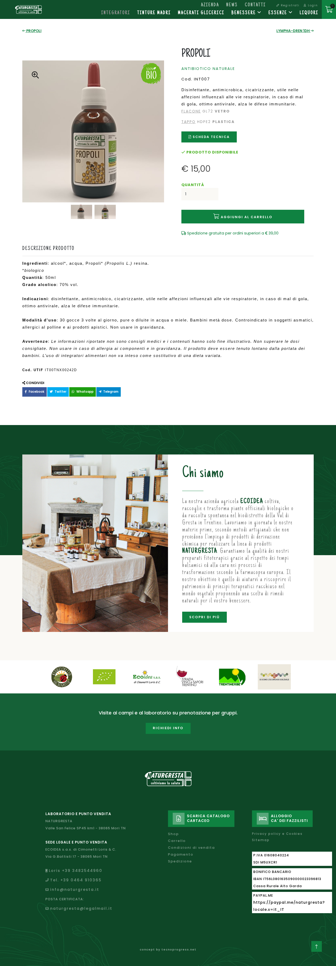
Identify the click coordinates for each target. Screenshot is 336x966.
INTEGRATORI (115, 13)
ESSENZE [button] (279, 13)
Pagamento (180, 854)
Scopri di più (204, 617)
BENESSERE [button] (245, 13)
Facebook (36, 392)
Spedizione (180, 861)
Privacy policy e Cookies (277, 834)
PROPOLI (33, 30)
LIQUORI (309, 13)
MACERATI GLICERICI (201, 13)
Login (312, 5)
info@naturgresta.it (74, 889)
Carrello (177, 841)
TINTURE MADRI (154, 13)
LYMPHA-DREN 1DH (293, 30)
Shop (173, 834)
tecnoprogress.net (178, 950)
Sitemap (261, 840)
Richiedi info (168, 728)
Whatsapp (84, 392)
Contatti (255, 5)
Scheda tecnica (210, 137)
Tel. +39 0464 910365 (76, 880)
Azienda (210, 5)
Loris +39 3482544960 (75, 870)
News (232, 5)
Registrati (290, 5)
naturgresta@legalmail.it (81, 908)
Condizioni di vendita (191, 847)
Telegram (110, 392)
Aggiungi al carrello (245, 217)
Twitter (60, 392)
